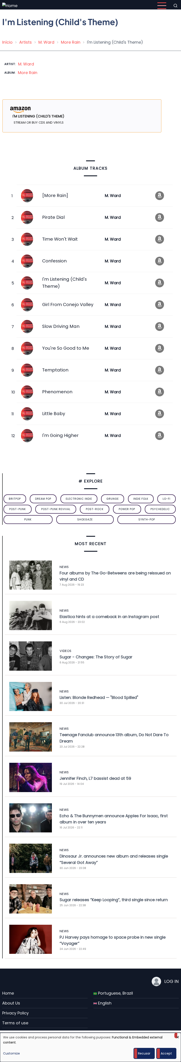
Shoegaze (85, 519)
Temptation (55, 370)
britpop (15, 499)
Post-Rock (95, 509)
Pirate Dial (53, 217)
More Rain (70, 42)
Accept (166, 1053)
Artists (25, 42)
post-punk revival (55, 509)
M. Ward (46, 42)
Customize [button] (11, 1053)
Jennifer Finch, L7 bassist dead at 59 (95, 778)
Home (8, 993)
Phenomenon (57, 392)
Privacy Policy (15, 1013)
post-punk (17, 509)
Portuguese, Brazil (115, 993)
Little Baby (53, 413)
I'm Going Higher (60, 435)
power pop (127, 509)
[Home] (9, 5)
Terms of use (15, 1023)
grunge (112, 499)
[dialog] (90, 1047)
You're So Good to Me (65, 348)
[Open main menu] (161, 5)
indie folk (140, 499)
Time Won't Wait (60, 239)
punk (28, 519)
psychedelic (160, 509)
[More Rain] (55, 195)
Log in (171, 981)
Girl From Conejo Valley (67, 304)
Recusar (144, 1053)
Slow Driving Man (60, 326)
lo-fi (166, 499)
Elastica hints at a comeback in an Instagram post (109, 616)
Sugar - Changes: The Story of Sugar (96, 657)
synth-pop (146, 519)
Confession (54, 261)
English (104, 1003)
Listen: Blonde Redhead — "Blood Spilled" (99, 697)
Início (7, 42)
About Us (11, 1003)
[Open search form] (175, 5)
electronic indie (79, 499)
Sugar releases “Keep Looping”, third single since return (114, 899)
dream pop (43, 499)
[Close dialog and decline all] (177, 1035)
